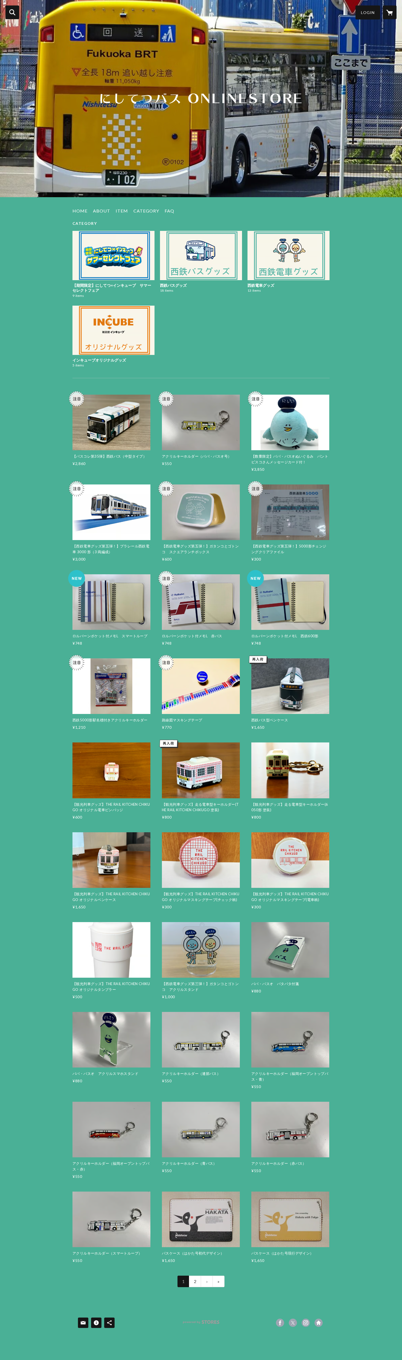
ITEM (122, 210)
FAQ (169, 210)
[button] (368, 12)
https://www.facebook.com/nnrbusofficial (280, 1323)
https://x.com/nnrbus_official (293, 1323)
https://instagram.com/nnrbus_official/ (306, 1323)
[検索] (12, 12)
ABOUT (101, 210)
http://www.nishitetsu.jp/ (318, 1323)
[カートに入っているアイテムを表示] (390, 12)
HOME (80, 210)
